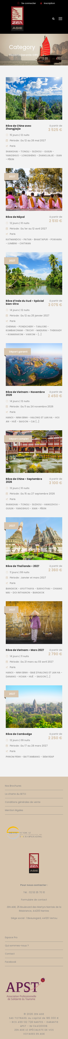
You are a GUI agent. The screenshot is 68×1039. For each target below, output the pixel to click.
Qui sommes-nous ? (17, 945)
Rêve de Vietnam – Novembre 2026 (25, 393)
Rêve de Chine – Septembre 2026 (24, 480)
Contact (10, 953)
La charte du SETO (15, 794)
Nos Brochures (13, 785)
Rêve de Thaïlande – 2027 (22, 566)
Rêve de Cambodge (19, 734)
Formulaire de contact (34, 899)
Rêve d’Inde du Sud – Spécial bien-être (25, 302)
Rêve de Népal (15, 217)
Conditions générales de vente (22, 802)
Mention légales (14, 810)
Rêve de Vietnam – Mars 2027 (25, 650)
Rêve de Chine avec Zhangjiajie (18, 127)
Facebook (10, 962)
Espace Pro (11, 937)
